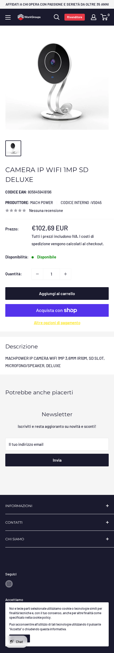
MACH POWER (29, 202)
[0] (104, 17)
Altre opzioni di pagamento (57, 322)
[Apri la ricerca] (57, 17)
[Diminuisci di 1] (37, 274)
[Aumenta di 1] (65, 274)
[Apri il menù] (8, 17)
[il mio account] (93, 17)
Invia (57, 459)
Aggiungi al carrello (57, 293)
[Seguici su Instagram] (9, 584)
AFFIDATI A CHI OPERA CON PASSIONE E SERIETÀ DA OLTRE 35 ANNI (57, 4)
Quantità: (13, 273)
